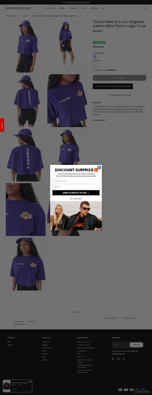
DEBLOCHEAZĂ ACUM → (76, 192)
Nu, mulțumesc (76, 199)
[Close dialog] (99, 167)
